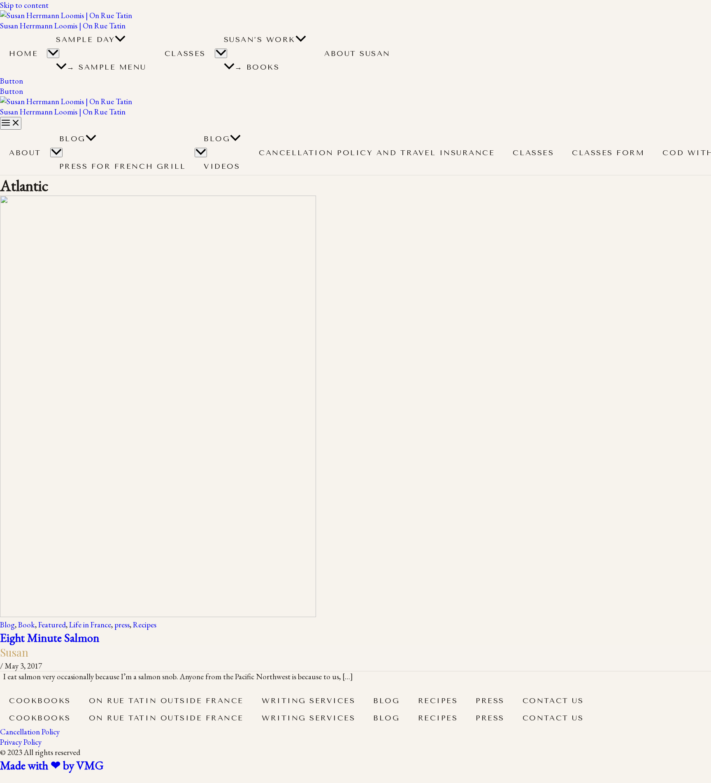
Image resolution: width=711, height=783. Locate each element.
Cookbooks (40, 700)
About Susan (357, 53)
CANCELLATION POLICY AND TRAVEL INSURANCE (377, 152)
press (122, 625)
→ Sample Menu (106, 67)
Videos (222, 166)
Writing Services (308, 700)
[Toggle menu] (56, 152)
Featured (52, 625)
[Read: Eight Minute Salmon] (158, 614)
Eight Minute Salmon (50, 637)
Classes (185, 53)
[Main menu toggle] (10, 123)
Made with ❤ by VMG (52, 765)
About (25, 152)
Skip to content (24, 5)
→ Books (257, 67)
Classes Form (608, 152)
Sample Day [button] (85, 39)
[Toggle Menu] (53, 53)
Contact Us (553, 700)
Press (490, 700)
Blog (72, 138)
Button (11, 91)
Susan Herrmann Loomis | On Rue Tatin (62, 26)
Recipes (144, 625)
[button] (120, 39)
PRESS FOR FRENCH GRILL (122, 166)
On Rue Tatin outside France (166, 700)
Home (23, 53)
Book (26, 625)
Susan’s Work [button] (259, 39)
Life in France (90, 625)
